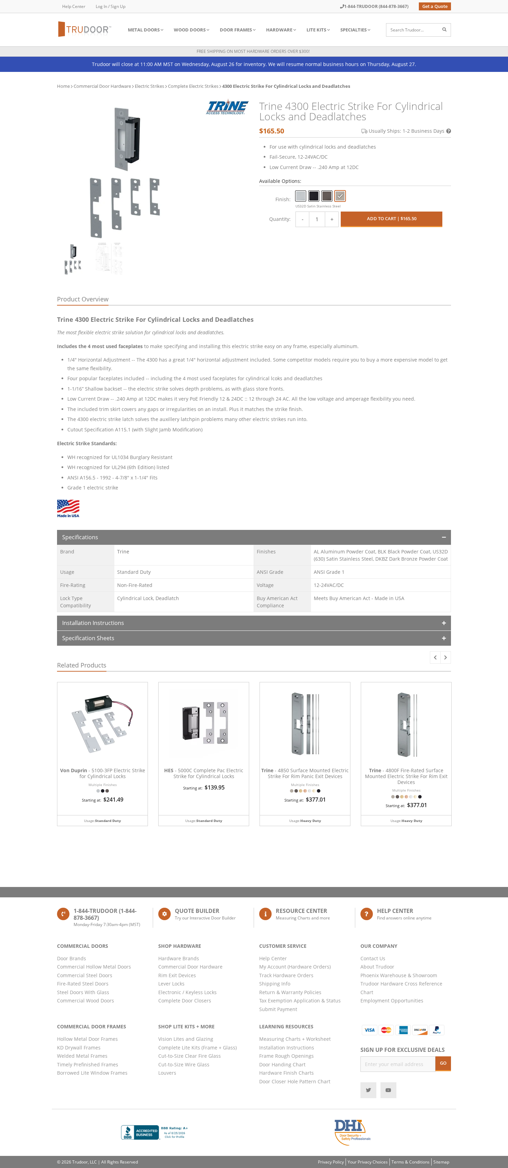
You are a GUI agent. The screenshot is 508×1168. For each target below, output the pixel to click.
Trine (123, 551)
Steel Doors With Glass (83, 992)
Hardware (279, 30)
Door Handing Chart (282, 1064)
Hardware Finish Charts (286, 1072)
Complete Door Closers (184, 1000)
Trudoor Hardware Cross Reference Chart (401, 988)
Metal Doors (144, 30)
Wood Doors (190, 30)
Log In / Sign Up (110, 6)
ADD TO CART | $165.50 (391, 218)
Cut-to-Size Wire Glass (183, 1064)
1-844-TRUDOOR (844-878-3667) (376, 6)
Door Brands (71, 958)
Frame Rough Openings (286, 1056)
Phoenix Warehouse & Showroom (398, 975)
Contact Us (372, 958)
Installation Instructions (93, 623)
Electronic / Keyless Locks (187, 992)
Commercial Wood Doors (85, 1000)
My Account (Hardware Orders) (295, 966)
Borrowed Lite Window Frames (92, 1072)
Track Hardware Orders (286, 975)
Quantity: (280, 219)
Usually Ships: (406, 131)
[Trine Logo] (227, 106)
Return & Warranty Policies (290, 992)
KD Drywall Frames (79, 1047)
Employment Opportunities (391, 1000)
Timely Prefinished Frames (87, 1064)
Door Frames (236, 30)
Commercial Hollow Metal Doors (94, 966)
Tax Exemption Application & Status (300, 1000)
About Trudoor (377, 966)
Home (63, 86)
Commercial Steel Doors (84, 975)
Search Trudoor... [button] (407, 30)
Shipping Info (274, 983)
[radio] (300, 196)
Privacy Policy (331, 1162)
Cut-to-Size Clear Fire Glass (189, 1056)
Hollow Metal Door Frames (87, 1039)
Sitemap (441, 1162)
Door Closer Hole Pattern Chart (294, 1081)
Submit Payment (278, 1009)
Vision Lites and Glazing (185, 1039)
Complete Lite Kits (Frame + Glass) (197, 1047)
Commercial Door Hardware (102, 86)
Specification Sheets (88, 638)
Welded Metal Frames (82, 1056)
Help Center (73, 6)
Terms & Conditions (411, 1162)
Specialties (353, 30)
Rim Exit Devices (177, 975)
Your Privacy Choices (368, 1162)
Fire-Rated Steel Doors (83, 983)
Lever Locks (171, 983)
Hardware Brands (178, 958)
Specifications (80, 537)
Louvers (167, 1072)
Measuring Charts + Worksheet (295, 1039)
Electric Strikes (149, 86)
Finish (282, 199)
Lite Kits (316, 30)
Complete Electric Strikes (193, 86)
